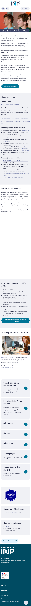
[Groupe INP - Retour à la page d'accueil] (15, 3)
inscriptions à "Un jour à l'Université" (14, 177)
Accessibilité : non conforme (10, 601)
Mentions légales (6, 599)
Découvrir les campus (10, 86)
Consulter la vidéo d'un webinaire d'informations (14, 118)
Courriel (7, 526)
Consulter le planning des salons (10, 104)
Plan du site (5, 586)
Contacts (4, 590)
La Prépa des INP (11, 541)
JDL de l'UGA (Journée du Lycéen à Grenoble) (15, 161)
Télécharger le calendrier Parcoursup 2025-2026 (15, 320)
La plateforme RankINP (7, 357)
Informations (25, 130)
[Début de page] (26, 602)
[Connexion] (3, 8)
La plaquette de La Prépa (11, 512)
